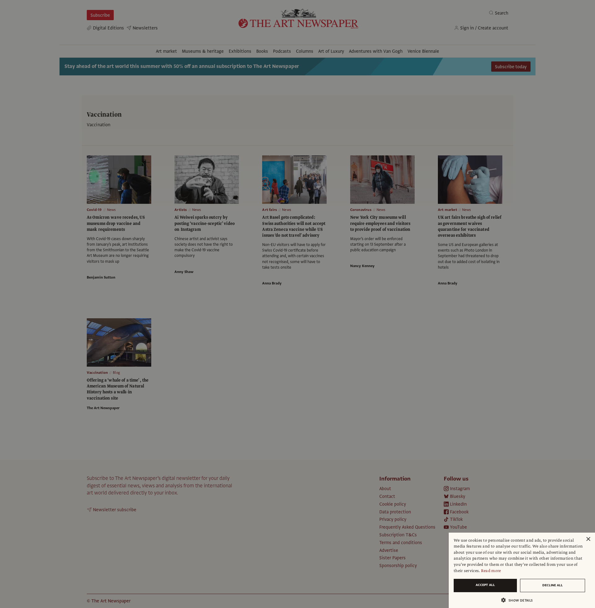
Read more (491, 571)
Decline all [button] (552, 585)
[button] (519, 600)
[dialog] (522, 570)
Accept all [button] (485, 585)
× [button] (588, 539)
